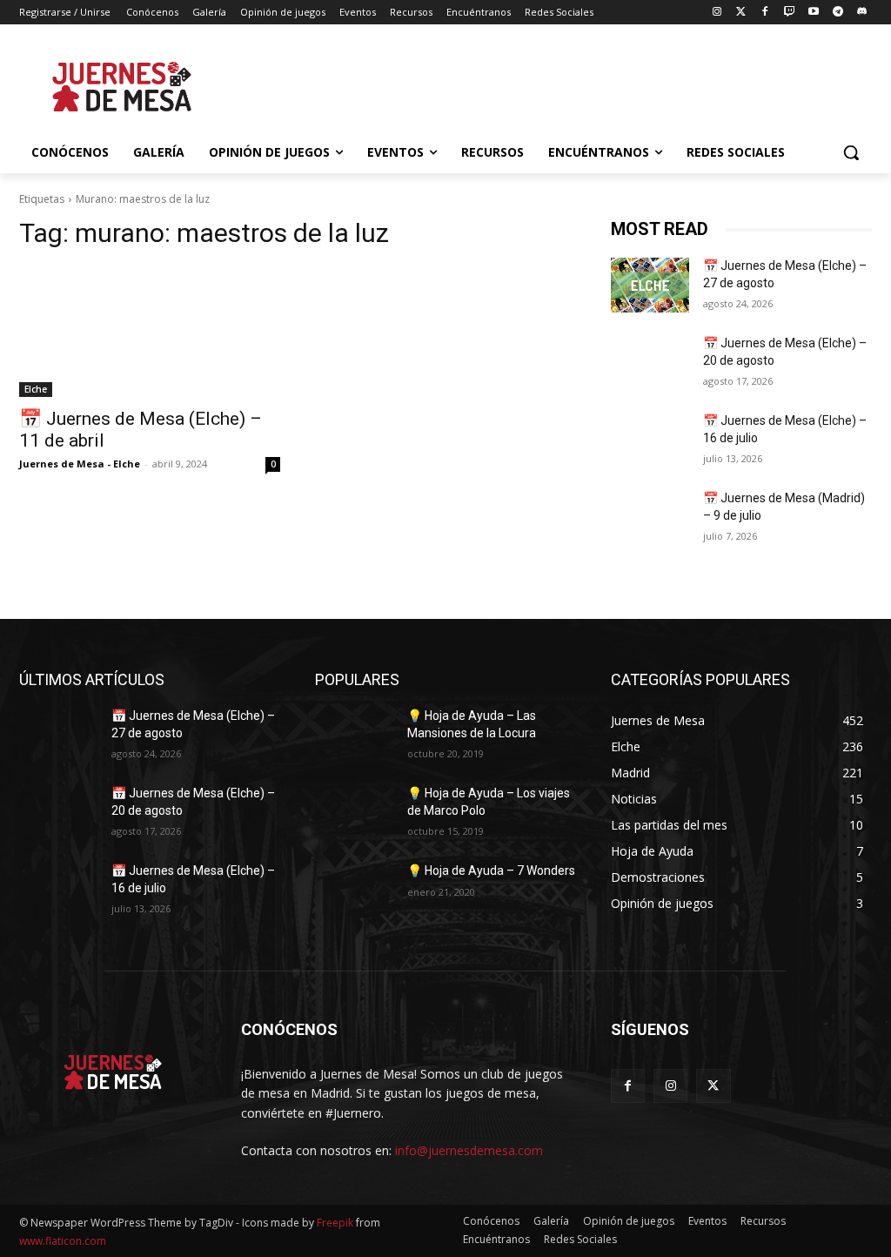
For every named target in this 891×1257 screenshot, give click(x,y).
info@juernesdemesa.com (469, 1150)
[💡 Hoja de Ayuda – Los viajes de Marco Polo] (354, 812)
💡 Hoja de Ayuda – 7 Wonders (491, 870)
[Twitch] (790, 13)
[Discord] (862, 13)
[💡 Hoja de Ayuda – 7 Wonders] (354, 890)
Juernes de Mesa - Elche (79, 463)
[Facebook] (765, 13)
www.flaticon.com (62, 1240)
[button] (851, 152)
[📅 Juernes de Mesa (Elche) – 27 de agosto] (650, 285)
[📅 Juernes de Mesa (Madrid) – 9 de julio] (650, 517)
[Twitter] (741, 13)
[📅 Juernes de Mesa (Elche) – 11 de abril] (149, 331)
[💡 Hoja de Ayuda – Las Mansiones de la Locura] (354, 735)
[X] (713, 1086)
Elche (35, 389)
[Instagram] (717, 13)
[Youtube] (814, 13)
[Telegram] (837, 13)
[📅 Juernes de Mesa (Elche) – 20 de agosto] (650, 362)
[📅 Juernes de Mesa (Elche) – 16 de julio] (650, 440)
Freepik (335, 1222)
